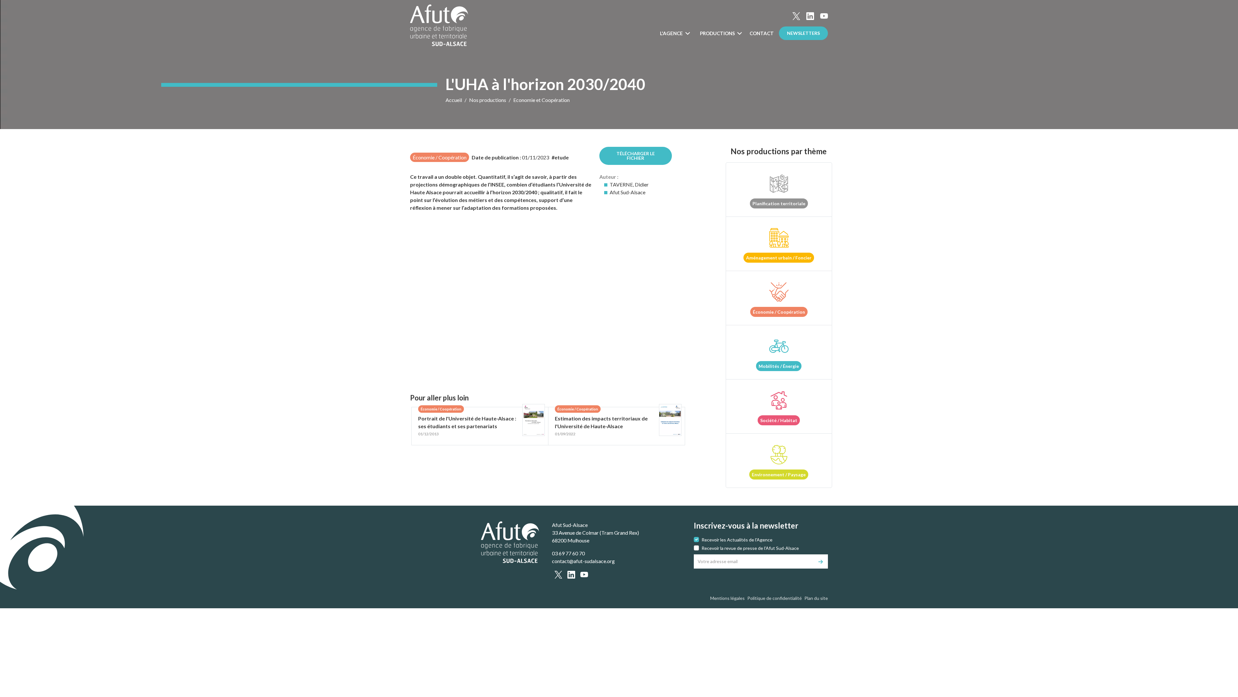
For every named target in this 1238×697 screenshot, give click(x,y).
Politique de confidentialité (774, 598)
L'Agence (672, 33)
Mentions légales (727, 598)
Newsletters (803, 33)
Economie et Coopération (541, 100)
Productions (718, 33)
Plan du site (816, 598)
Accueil (454, 100)
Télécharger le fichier (635, 156)
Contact (762, 33)
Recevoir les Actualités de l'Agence (737, 539)
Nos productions (487, 100)
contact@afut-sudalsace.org (583, 561)
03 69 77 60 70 (568, 553)
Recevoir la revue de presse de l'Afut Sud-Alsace (750, 548)
